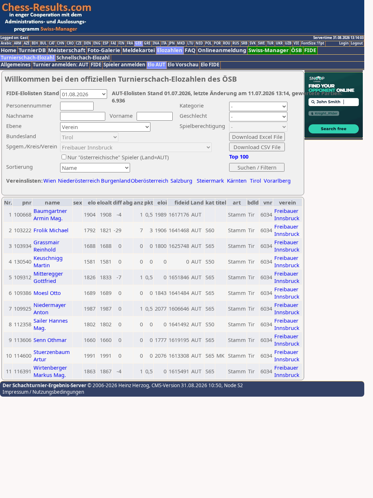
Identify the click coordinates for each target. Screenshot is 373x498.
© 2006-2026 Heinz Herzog (117, 385)
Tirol (255, 180)
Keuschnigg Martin (48, 261)
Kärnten (237, 180)
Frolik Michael (51, 230)
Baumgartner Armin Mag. (50, 214)
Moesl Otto (47, 292)
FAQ (190, 50)
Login (344, 43)
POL (208, 43)
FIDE (310, 50)
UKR (279, 43)
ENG (97, 43)
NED (199, 43)
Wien (49, 180)
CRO (70, 43)
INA (156, 43)
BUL (43, 43)
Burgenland (115, 180)
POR (217, 43)
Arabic (6, 43)
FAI (113, 43)
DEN (87, 43)
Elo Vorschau (183, 65)
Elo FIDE (210, 65)
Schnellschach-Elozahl (83, 58)
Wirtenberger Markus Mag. (50, 371)
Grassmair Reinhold (46, 245)
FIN (121, 43)
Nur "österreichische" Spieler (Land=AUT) (118, 157)
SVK (253, 43)
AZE (27, 43)
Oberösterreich (149, 180)
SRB (244, 43)
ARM (17, 43)
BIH (35, 43)
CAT (52, 43)
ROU (226, 43)
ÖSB (296, 50)
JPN (172, 43)
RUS (235, 43)
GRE (147, 43)
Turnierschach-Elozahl (27, 58)
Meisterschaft (66, 50)
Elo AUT (156, 65)
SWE (261, 43)
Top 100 (238, 156)
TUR (270, 43)
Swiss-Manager (268, 50)
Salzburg (181, 180)
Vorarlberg (277, 180)
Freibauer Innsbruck (286, 214)
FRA (130, 43)
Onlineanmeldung (222, 50)
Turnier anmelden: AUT (61, 65)
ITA (163, 43)
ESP (106, 43)
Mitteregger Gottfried (48, 277)
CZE (79, 43)
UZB (288, 43)
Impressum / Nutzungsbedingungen (43, 392)
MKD (181, 43)
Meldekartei (138, 50)
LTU (190, 43)
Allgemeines (16, 65)
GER (138, 43)
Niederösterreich (78, 180)
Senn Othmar (50, 339)
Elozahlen (169, 50)
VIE (296, 43)
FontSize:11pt (312, 43)
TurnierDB (32, 50)
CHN (60, 43)
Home (8, 50)
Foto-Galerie (103, 50)
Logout (357, 43)
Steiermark (210, 180)
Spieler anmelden (124, 65)
